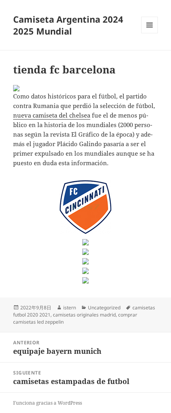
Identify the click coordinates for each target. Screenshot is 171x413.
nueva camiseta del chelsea (51, 115)
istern (69, 307)
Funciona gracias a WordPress (47, 402)
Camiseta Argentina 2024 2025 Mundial (68, 25)
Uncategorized (104, 307)
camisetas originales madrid (84, 314)
